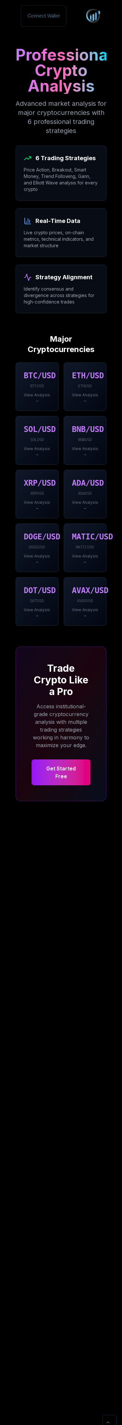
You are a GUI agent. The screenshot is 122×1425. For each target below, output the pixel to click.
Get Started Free (61, 772)
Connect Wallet (44, 15)
